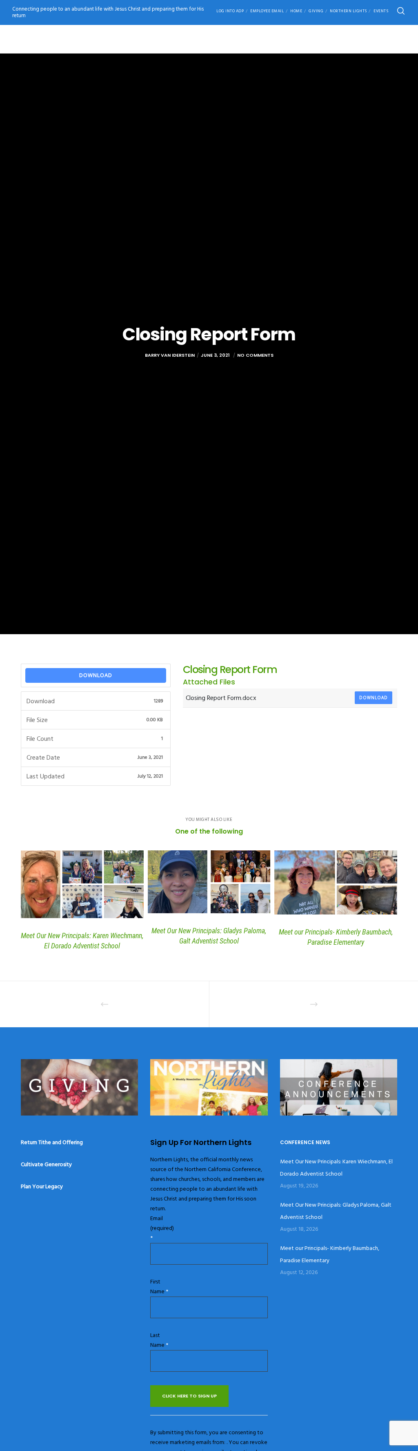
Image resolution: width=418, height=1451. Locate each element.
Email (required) (162, 1228)
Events (381, 11)
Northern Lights (348, 11)
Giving (316, 11)
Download (95, 675)
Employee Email (267, 11)
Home (296, 11)
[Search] (401, 11)
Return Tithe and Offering (52, 1142)
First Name (159, 1286)
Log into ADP (230, 11)
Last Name (159, 1340)
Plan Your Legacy (42, 1186)
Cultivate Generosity (46, 1164)
